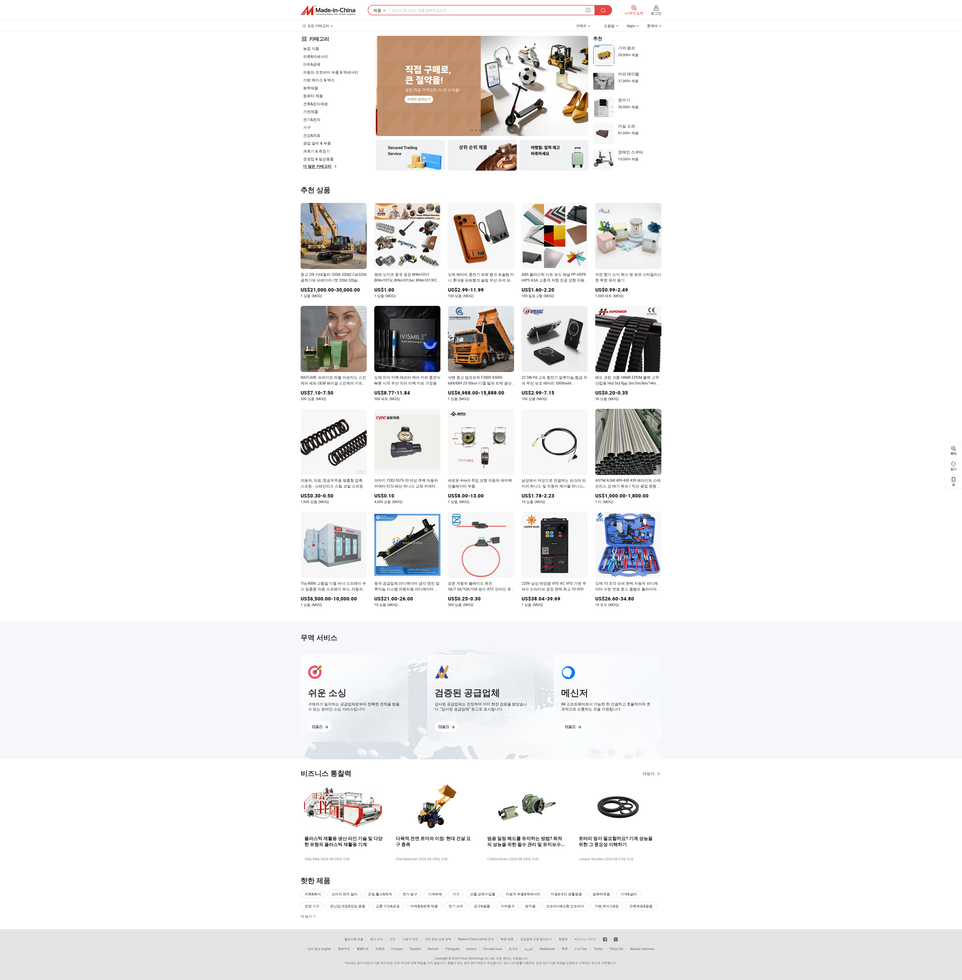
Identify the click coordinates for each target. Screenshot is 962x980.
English (326, 949)
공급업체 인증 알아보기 (536, 939)
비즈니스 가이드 (585, 939)
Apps (631, 25)
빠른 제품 (507, 939)
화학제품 (310, 87)
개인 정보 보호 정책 (438, 939)
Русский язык (492, 949)
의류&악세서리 (315, 56)
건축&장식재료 (315, 103)
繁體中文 (363, 949)
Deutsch (433, 949)
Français (397, 949)
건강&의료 (311, 135)
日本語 (380, 949)
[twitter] (616, 939)
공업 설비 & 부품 (317, 143)
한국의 (513, 949)
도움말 (609, 25)
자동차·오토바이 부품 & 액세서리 (330, 72)
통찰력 (563, 939)
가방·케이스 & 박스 (319, 79)
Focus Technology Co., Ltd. (477, 958)
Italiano (471, 949)
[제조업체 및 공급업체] (328, 10)
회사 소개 (376, 939)
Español (415, 949)
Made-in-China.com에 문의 (476, 939)
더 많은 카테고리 (317, 166)
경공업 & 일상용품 (318, 158)
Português (452, 949)
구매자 (581, 25)
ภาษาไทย (580, 949)
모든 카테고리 (318, 25)
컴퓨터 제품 (313, 95)
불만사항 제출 (353, 939)
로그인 (656, 13)
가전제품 (310, 111)
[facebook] (605, 939)
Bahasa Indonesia (642, 949)
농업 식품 (311, 48)
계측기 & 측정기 (316, 151)
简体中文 (344, 949)
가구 (307, 127)
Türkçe (598, 949)
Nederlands (547, 949)
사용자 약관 (410, 939)
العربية (529, 949)
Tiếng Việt (616, 949)
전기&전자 (311, 119)
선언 (393, 939)
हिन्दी (564, 949)
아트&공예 (311, 64)
